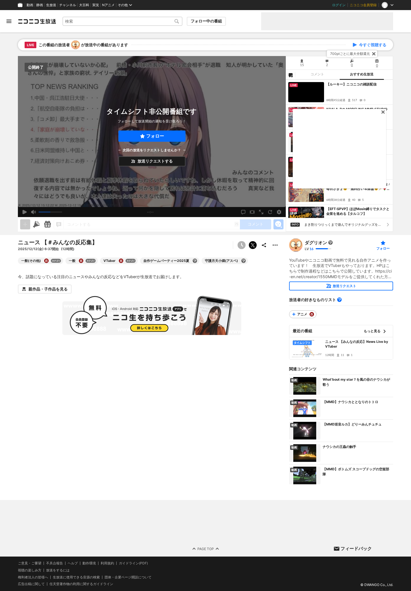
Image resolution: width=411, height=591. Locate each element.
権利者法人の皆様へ (33, 577)
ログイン (339, 5)
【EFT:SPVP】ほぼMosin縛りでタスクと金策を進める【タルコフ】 (357, 211)
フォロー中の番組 (206, 21)
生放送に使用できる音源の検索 (76, 577)
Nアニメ (108, 5)
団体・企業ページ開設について (128, 577)
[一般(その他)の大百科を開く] (46, 261)
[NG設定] (290, 75)
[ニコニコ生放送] (37, 21)
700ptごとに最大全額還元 (350, 54)
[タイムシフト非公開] (241, 245)
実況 (95, 5)
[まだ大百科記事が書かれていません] (330, 242)
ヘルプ (73, 563)
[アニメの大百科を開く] (312, 314)
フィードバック (356, 548)
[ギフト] (47, 224)
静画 (39, 5)
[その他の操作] (275, 245)
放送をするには (58, 570)
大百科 (84, 5)
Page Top (205, 549)
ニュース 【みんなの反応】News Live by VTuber (356, 343)
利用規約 (107, 563)
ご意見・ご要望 (29, 563)
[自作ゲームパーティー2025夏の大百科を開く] (195, 261)
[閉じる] (373, 53)
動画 (30, 5)
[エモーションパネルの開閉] (278, 224)
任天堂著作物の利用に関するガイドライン (81, 584)
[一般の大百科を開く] (81, 261)
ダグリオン (316, 242)
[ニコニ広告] (36, 224)
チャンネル (67, 5)
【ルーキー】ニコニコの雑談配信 (351, 84)
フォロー (155, 136)
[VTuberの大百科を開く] (121, 261)
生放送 (51, 5)
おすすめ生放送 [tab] (362, 74)
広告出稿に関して (31, 584)
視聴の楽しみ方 (29, 570)
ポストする (253, 245)
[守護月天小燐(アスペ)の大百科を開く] (243, 261)
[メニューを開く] (9, 21)
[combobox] (122, 21)
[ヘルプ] (339, 299)
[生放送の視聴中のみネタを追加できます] (25, 224)
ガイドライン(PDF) (133, 563)
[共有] (264, 245)
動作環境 (89, 563)
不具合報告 (54, 563)
